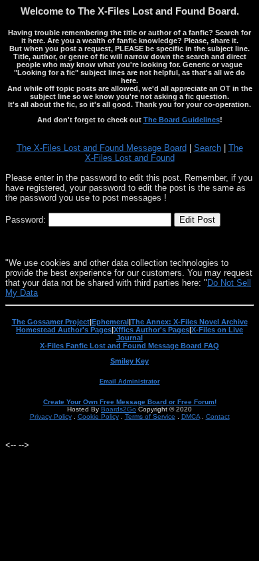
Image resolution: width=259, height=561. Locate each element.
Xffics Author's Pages (151, 330)
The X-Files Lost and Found (164, 153)
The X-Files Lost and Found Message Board (102, 148)
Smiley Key (129, 361)
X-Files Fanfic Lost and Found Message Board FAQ (129, 346)
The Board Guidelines (181, 120)
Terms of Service (150, 416)
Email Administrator (130, 381)
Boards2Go (118, 409)
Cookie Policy (98, 416)
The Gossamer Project (51, 322)
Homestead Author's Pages (64, 330)
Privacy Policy (51, 416)
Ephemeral (110, 322)
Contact (218, 416)
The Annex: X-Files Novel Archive (189, 322)
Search (207, 148)
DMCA (190, 416)
